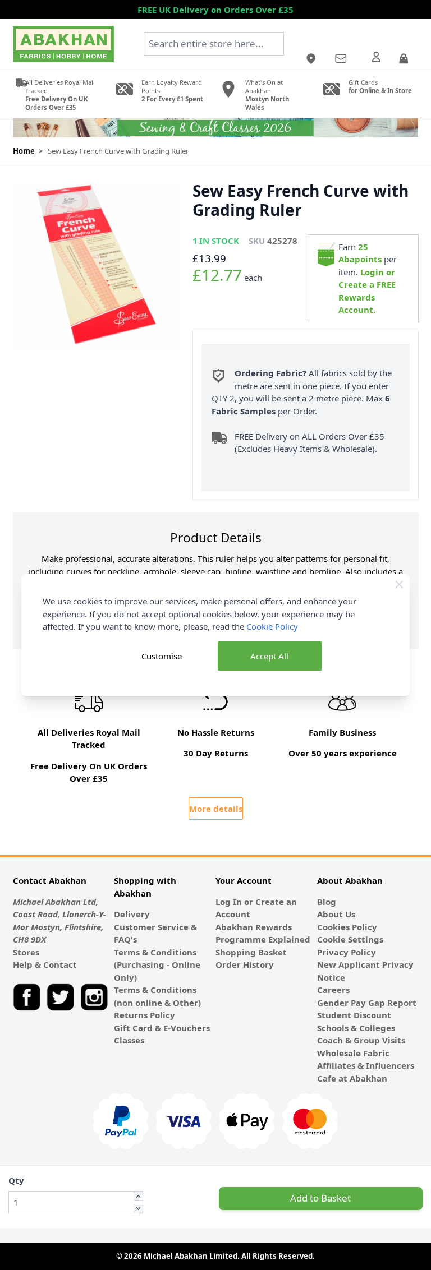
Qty (16, 1180)
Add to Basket (320, 1198)
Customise (161, 656)
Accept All (269, 656)
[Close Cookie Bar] (399, 584)
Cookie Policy (272, 626)
